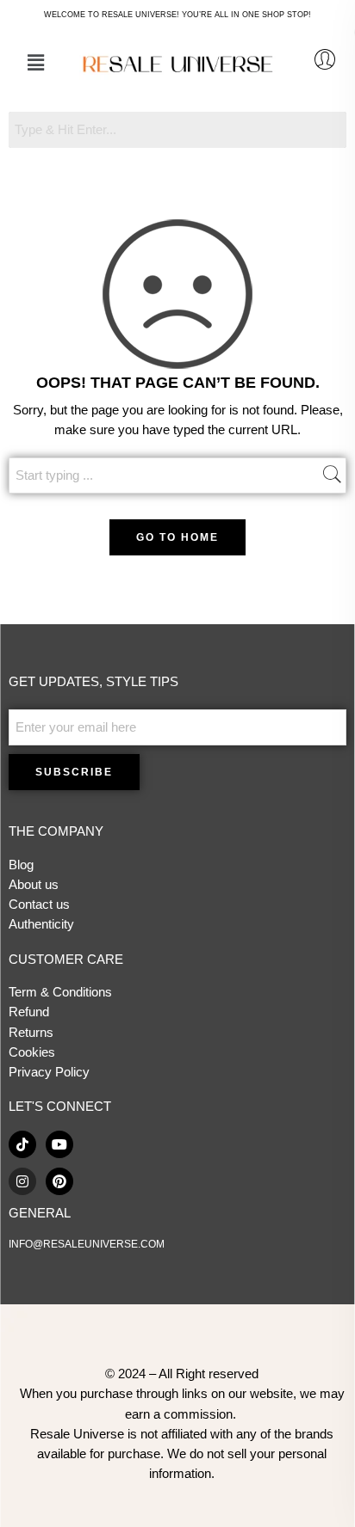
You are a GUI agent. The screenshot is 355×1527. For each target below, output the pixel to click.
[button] (35, 62)
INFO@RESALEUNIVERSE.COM (87, 1244)
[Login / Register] (325, 59)
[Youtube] (59, 1144)
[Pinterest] (59, 1181)
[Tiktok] (22, 1144)
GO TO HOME (177, 537)
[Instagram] (22, 1181)
